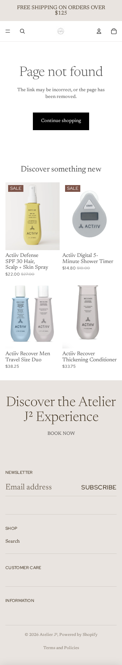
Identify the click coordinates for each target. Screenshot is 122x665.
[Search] (22, 31)
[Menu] (8, 31)
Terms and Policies (61, 648)
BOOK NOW (61, 433)
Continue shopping (61, 121)
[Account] (99, 31)
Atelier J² (48, 635)
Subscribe (99, 487)
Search (12, 541)
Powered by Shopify (78, 635)
